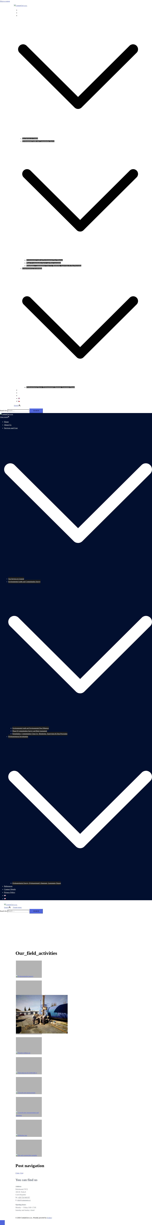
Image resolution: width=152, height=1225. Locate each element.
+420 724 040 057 (24, 1197)
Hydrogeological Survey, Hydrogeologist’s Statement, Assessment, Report (50, 387)
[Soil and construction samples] (29, 1148)
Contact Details (23, 393)
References (21, 390)
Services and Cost (24, 15)
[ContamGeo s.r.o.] (20, 5)
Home (20, 10)
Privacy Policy (23, 395)
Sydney (49, 1218)
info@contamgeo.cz (24, 1200)
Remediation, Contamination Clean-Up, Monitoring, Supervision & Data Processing (53, 266)
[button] (18, 405)
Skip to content (5, 1)
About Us (21, 13)
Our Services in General (30, 138)
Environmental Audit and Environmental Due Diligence (44, 260)
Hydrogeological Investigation (32, 268)
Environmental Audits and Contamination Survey (38, 141)
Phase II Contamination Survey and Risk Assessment (43, 263)
